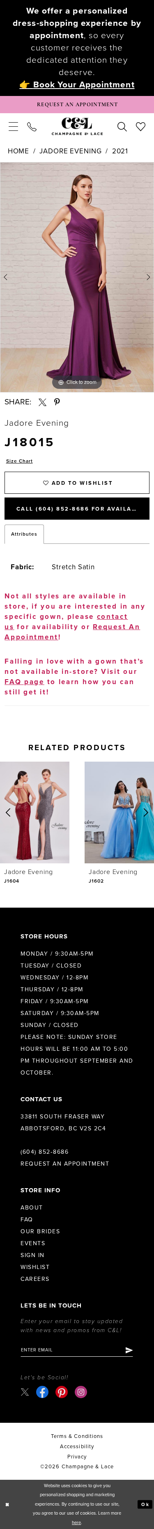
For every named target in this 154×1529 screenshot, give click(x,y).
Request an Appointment (65, 1163)
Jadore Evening (70, 151)
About (32, 1207)
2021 (120, 151)
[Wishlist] (140, 126)
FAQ (27, 1219)
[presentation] (34, 812)
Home (18, 151)
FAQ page (24, 682)
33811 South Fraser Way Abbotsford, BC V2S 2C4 (63, 1122)
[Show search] (122, 126)
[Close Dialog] (7, 1504)
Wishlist (35, 1267)
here (76, 1522)
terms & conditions (77, 1436)
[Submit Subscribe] (128, 1350)
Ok (145, 1504)
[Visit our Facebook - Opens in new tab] (42, 1392)
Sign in (33, 1255)
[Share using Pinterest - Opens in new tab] (57, 402)
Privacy (77, 1457)
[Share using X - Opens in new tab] (42, 402)
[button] (13, 126)
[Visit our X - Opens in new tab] (25, 1392)
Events (33, 1243)
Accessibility (77, 1446)
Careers (35, 1279)
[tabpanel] (77, 277)
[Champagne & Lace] (77, 126)
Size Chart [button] (19, 461)
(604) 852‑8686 (45, 1151)
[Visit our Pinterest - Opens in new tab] (61, 1392)
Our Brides (40, 1231)
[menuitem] (13, 126)
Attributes (24, 534)
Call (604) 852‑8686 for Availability (82, 509)
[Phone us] (32, 126)
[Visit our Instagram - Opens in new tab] (81, 1392)
